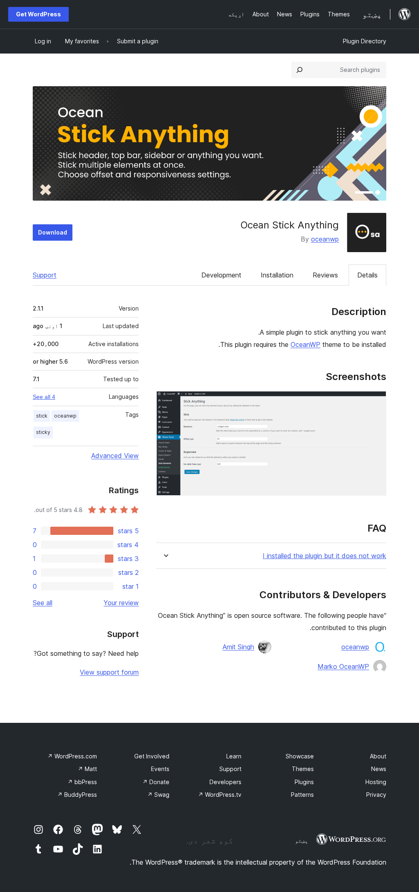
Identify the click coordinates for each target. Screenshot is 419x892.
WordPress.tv (219, 794)
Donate (155, 781)
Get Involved (151, 756)
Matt (87, 768)
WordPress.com (72, 756)
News (378, 768)
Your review (121, 603)
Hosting (375, 781)
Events (160, 768)
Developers (225, 781)
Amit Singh (238, 647)
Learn (233, 756)
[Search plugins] (299, 70)
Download (52, 232)
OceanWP (305, 344)
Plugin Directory (364, 41)
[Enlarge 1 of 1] (375, 402)
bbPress (82, 781)
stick (41, 416)
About (378, 756)
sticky (43, 432)
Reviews (325, 275)
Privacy (376, 794)
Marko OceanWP (343, 666)
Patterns (302, 794)
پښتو (301, 840)
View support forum (109, 672)
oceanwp (325, 239)
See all (42, 603)
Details (367, 275)
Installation (277, 275)
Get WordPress (38, 14)
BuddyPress (77, 794)
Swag (158, 794)
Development (221, 275)
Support (44, 275)
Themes (303, 768)
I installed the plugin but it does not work (324, 556)
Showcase (300, 756)
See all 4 (44, 396)
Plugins (304, 781)
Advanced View (115, 456)
